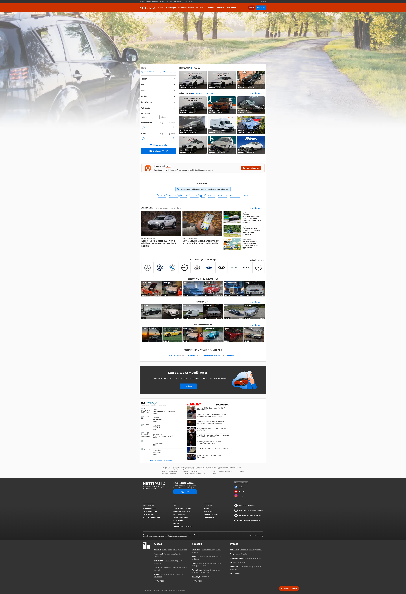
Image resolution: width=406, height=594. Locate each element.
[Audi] (222, 267)
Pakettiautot (222, 196)
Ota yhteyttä (209, 517)
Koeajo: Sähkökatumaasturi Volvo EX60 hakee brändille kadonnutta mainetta (243, 217)
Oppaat (176, 523)
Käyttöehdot (178, 520)
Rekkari (185, 1)
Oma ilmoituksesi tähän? (204, 93)
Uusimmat (182, 7)
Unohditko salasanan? (182, 511)
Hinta (143, 133)
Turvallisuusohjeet (180, 517)
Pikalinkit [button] (199, 7)
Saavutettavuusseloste (182, 526)
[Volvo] (184, 267)
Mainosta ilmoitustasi (151, 517)
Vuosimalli (145, 113)
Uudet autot (162, 196)
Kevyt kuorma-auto (214, 355)
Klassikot (183, 196)
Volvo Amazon (151, 288)
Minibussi (232, 355)
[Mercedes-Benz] (147, 267)
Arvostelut (219, 7)
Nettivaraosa (169, 1)
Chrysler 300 (254, 334)
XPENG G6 (193, 80)
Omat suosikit (148, 514)
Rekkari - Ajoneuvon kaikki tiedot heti (250, 515)
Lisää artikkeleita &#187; (161, 229)
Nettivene (155, 1)
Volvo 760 (193, 288)
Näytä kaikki (256, 93)
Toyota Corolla (222, 145)
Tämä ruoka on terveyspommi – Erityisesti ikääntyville (208, 430)
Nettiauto (147, 7)
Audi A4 (151, 311)
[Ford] (209, 267)
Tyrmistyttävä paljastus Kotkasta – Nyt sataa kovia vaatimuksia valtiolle (208, 436)
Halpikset (211, 196)
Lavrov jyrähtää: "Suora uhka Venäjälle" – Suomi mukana (208, 409)
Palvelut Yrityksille (211, 514)
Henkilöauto (176, 355)
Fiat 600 (213, 288)
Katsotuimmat (235, 196)
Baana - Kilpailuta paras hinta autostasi (251, 510)
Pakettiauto (194, 355)
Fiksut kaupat (231, 7)
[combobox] (158, 84)
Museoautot (194, 196)
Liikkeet (191, 7)
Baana (190, 1)
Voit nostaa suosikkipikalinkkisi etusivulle (204, 189)
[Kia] (246, 267)
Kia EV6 (222, 80)
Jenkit (203, 196)
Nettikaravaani (178, 1)
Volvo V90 (193, 105)
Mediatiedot (209, 511)
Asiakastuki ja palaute (182, 508)
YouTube (241, 491)
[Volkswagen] (160, 267)
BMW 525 (213, 311)
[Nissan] (259, 267)
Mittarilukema (147, 123)
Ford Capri (172, 288)
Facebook (241, 487)
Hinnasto (207, 508)
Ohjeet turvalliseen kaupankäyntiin (249, 520)
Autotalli (142, 1)
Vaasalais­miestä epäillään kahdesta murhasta (208, 450)
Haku (162, 7)
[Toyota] (197, 267)
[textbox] (157, 84)
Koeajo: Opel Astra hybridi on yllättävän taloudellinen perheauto (243, 231)
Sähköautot (173, 196)
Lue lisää (188, 386)
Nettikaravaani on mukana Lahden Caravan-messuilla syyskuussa (243, 244)
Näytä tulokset (158, 151)
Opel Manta (233, 334)
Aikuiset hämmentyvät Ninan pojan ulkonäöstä (208, 457)
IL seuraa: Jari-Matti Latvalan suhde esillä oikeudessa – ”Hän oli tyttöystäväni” (208, 423)
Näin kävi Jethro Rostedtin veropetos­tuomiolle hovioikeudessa (208, 443)
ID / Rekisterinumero (168, 72)
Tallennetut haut (149, 508)
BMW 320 (234, 311)
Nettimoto (148, 1)
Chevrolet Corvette (172, 334)
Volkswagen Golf (193, 125)
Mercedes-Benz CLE (251, 145)
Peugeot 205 (254, 288)
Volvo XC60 (193, 145)
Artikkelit (210, 7)
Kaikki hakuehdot (160, 145)
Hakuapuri (172, 7)
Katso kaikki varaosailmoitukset (161, 461)
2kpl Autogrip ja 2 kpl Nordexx (162, 411)
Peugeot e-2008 (222, 105)
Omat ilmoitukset (150, 511)
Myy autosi (261, 8)
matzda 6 (162, 428)
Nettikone (161, 1)
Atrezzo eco (162, 419)
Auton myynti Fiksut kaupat (247, 505)
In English (263, 2)
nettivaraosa (149, 403)
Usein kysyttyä (179, 514)
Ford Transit (193, 311)
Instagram (242, 496)
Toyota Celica (213, 334)
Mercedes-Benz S (251, 105)
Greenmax (162, 452)
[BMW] (172, 267)
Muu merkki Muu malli (222, 125)
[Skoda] (234, 267)
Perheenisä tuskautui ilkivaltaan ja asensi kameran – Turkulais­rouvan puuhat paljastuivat (208, 416)
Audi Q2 (251, 125)
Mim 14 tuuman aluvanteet (162, 436)
